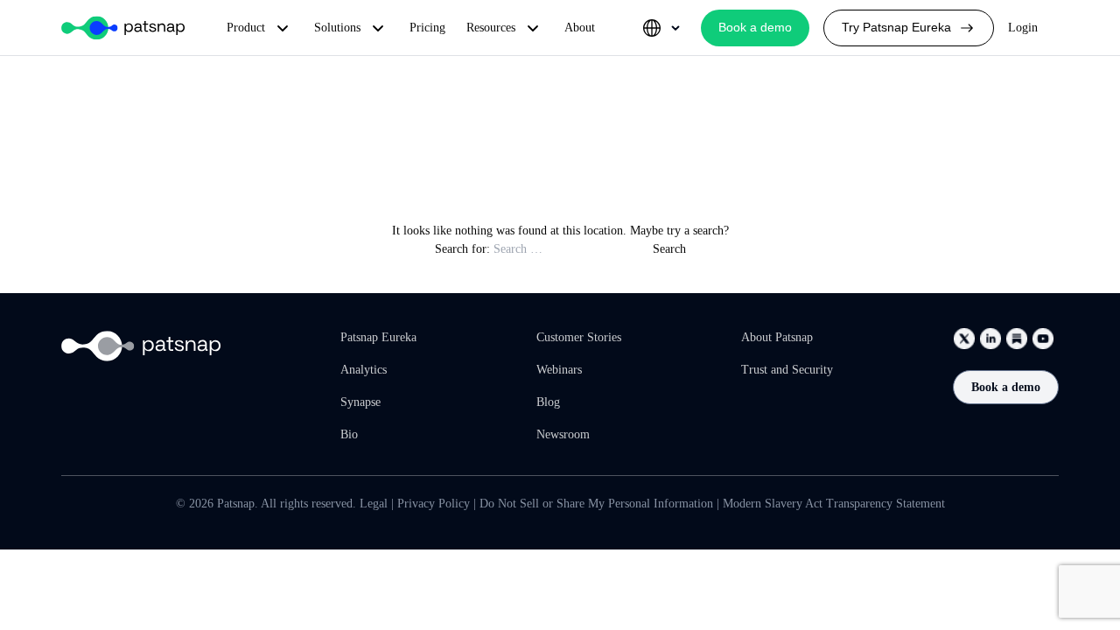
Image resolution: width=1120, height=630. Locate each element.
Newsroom (563, 434)
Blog (548, 402)
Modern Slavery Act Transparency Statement (834, 503)
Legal (374, 503)
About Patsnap (777, 337)
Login (1023, 27)
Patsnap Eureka (378, 337)
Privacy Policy (433, 503)
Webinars (559, 369)
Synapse (360, 402)
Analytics (363, 369)
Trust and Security (787, 369)
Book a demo (1005, 387)
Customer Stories (578, 337)
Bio (349, 434)
